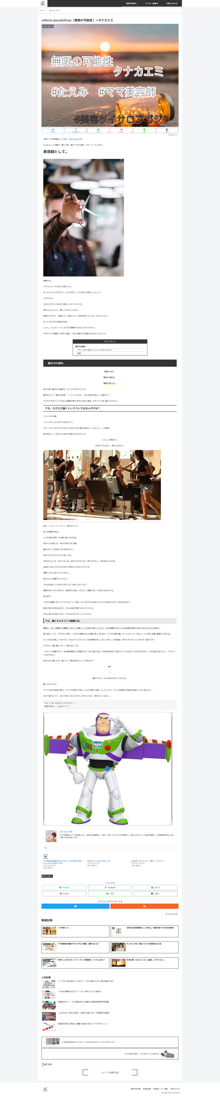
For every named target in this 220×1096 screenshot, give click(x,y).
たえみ (46, 145)
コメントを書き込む (110, 1072)
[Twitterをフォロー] (75, 906)
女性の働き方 (48, 876)
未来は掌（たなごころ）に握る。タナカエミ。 (148, 861)
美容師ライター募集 (160, 1089)
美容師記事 (147, 1089)
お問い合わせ (175, 1089)
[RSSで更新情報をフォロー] (144, 906)
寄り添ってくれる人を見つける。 (99, 861)
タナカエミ (73, 139)
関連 (79, 353)
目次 (106, 341)
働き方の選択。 (81, 346)
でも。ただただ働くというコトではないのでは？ (95, 350)
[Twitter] (46, 848)
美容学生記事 (135, 1089)
